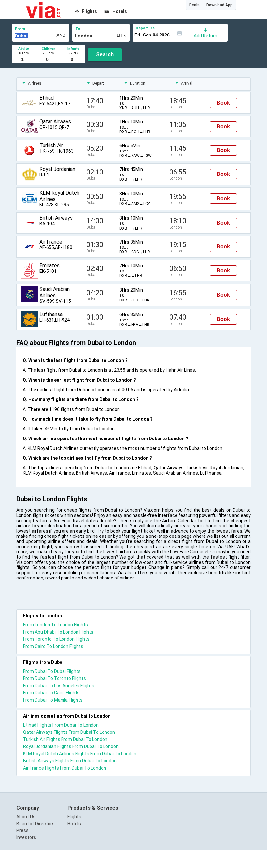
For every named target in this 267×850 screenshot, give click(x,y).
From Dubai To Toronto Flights (54, 678)
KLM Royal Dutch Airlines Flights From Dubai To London (79, 753)
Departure (145, 28)
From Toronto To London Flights (56, 639)
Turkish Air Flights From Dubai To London (65, 739)
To (77, 29)
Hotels (74, 823)
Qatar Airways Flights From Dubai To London (69, 732)
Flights (74, 816)
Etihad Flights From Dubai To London (61, 725)
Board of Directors (35, 823)
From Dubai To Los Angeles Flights (58, 685)
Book (223, 102)
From (20, 29)
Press (22, 830)
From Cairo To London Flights (53, 646)
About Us (25, 816)
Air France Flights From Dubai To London (64, 768)
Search (105, 54)
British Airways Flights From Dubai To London (70, 760)
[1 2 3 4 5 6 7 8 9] (23, 59)
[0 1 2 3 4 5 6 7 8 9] (48, 59)
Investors (26, 837)
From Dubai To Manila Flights (53, 700)
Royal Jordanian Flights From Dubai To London (71, 746)
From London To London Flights (55, 624)
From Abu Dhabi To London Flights (58, 631)
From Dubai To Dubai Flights (52, 671)
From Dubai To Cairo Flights (51, 692)
